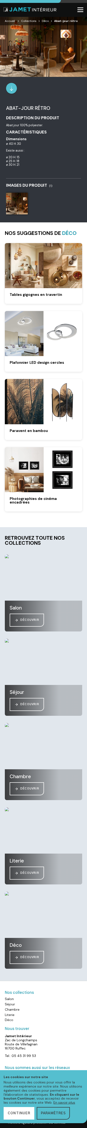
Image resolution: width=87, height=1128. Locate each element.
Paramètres (53, 1113)
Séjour (10, 1004)
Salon (9, 999)
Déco (45, 21)
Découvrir (29, 620)
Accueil (10, 21)
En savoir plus (64, 1102)
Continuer (19, 1113)
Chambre (12, 1009)
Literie (9, 1015)
